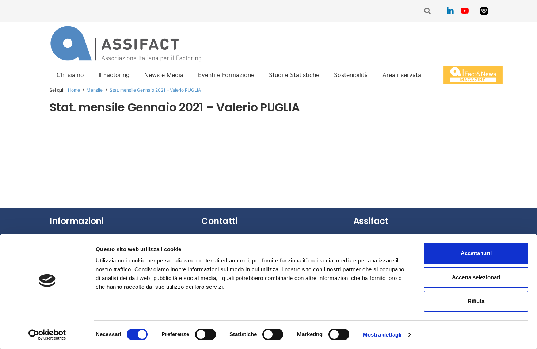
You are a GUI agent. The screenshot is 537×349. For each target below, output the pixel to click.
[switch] (205, 334)
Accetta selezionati (476, 277)
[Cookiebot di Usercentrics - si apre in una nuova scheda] (47, 334)
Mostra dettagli (382, 334)
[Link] (484, 11)
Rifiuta (476, 301)
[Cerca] (427, 11)
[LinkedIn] (450, 11)
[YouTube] (465, 11)
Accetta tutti (476, 253)
